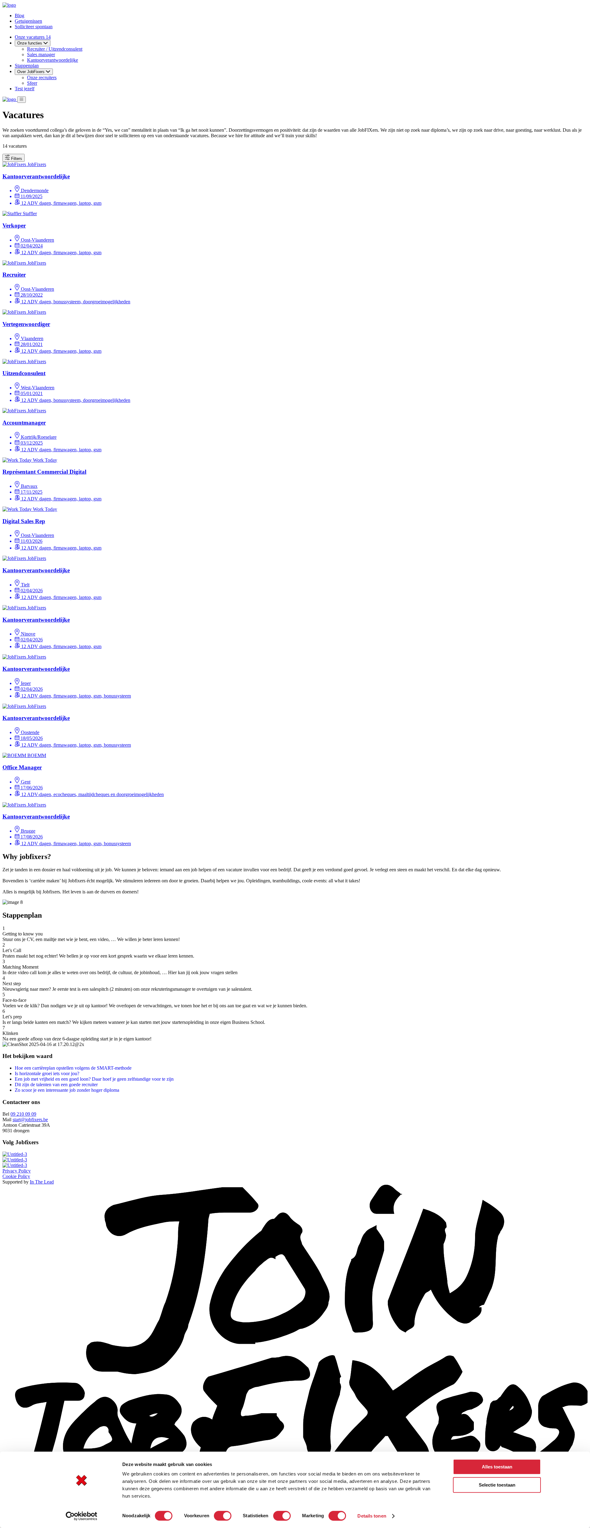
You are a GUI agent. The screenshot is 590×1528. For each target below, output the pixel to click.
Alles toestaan (497, 1466)
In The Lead (42, 1181)
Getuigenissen (28, 21)
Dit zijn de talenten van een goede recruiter (56, 1084)
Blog (19, 15)
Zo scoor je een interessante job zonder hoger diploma (67, 1090)
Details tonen (371, 1515)
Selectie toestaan (497, 1484)
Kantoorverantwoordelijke (52, 60)
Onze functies (30, 43)
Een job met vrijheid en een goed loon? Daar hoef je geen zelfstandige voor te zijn (94, 1079)
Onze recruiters (42, 77)
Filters (16, 158)
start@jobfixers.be (30, 1119)
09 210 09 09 (23, 1114)
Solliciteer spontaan (34, 26)
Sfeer (32, 83)
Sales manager (41, 54)
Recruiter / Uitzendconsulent (54, 49)
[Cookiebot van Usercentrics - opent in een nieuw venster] (81, 1516)
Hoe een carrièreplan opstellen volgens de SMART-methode (73, 1068)
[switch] (222, 1516)
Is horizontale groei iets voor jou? (47, 1073)
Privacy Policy (16, 1170)
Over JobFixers (31, 71)
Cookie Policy (16, 1176)
